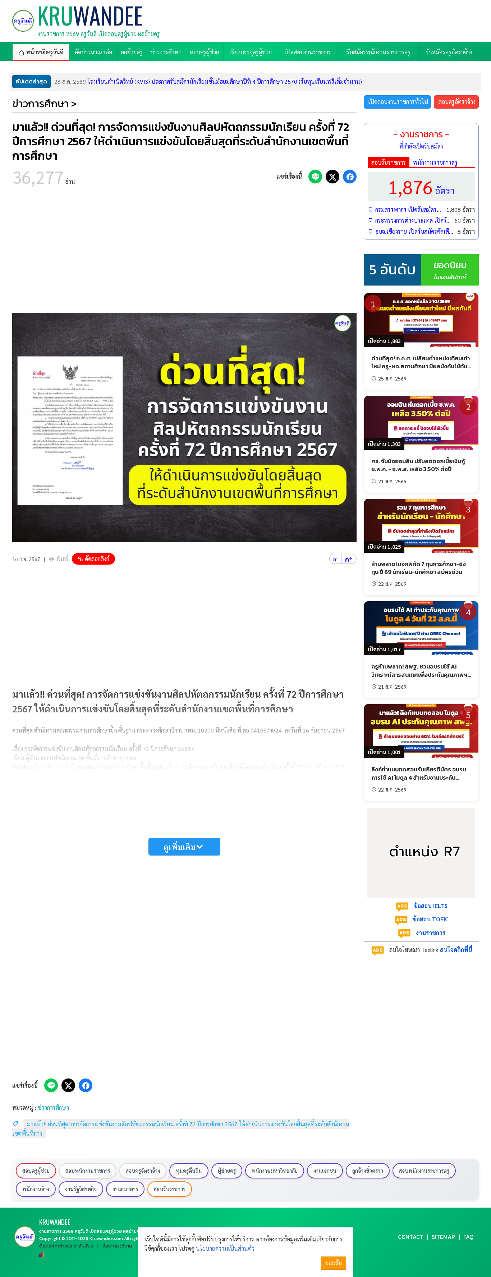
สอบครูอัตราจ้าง (457, 101)
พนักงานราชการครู (435, 162)
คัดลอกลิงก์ (97, 558)
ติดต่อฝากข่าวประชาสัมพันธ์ (66, 1245)
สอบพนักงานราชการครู (424, 1170)
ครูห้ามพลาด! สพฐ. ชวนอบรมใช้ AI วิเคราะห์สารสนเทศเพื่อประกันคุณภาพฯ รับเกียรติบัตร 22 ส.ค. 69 (419, 674)
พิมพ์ (62, 558)
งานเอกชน (324, 1170)
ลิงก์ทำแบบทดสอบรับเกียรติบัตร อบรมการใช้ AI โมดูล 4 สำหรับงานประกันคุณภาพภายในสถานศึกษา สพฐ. (418, 777)
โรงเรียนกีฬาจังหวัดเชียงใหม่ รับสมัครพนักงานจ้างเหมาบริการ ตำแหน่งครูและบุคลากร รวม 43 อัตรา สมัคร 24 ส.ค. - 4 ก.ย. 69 (217, 81)
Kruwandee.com (106, 1238)
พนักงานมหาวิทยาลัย (275, 1170)
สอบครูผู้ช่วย (36, 1170)
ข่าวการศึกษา (53, 1107)
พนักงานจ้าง (35, 1189)
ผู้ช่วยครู (227, 1170)
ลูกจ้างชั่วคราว (367, 1170)
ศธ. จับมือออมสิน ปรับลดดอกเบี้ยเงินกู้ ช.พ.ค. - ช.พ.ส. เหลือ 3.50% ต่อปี (418, 465)
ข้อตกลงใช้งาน (117, 1245)
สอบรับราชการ (388, 162)
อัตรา (421, 186)
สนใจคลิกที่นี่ (456, 949)
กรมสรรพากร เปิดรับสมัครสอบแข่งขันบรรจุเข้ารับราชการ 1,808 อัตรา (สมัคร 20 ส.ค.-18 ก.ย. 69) (409, 209)
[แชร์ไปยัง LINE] (315, 176)
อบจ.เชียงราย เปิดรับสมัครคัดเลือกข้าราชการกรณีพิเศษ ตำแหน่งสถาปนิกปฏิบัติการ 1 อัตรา (414, 231)
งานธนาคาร (125, 1189)
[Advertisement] (184, 251)
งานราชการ (430, 932)
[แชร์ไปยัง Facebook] (350, 176)
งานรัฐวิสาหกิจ (81, 1189)
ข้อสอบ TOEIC (431, 919)
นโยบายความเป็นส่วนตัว (225, 1248)
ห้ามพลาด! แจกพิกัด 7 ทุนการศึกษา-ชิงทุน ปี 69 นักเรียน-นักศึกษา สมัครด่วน (418, 568)
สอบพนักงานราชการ (87, 1170)
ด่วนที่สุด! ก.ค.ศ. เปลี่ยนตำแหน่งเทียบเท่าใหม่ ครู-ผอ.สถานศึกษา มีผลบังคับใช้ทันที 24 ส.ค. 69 (421, 366)
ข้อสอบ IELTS (431, 905)
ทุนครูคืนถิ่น (189, 1170)
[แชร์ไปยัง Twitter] (332, 176)
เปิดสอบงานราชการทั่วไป (398, 101)
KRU (54, 1222)
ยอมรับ (333, 1263)
